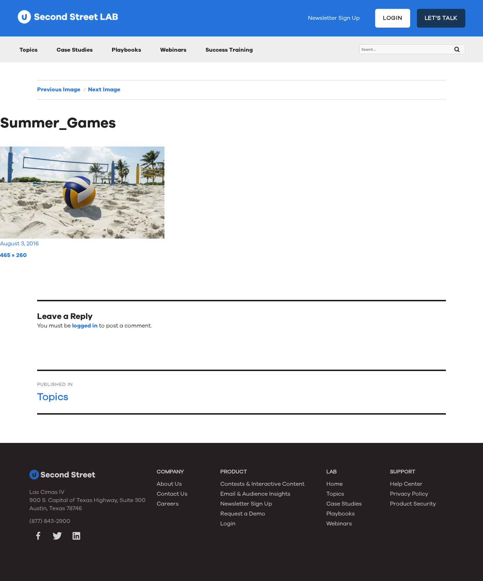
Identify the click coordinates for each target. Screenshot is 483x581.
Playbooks (126, 50)
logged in (85, 326)
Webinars (173, 50)
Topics (28, 50)
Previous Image (58, 89)
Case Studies (75, 50)
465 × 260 (13, 255)
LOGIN (392, 18)
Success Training (229, 50)
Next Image (104, 89)
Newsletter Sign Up (334, 18)
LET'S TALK (441, 18)
